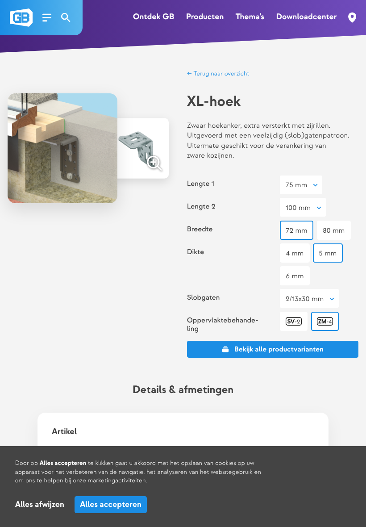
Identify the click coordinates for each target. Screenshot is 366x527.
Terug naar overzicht (221, 74)
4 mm (295, 253)
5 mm (328, 253)
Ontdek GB (153, 17)
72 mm (297, 230)
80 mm (334, 230)
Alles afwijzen (39, 505)
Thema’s (250, 17)
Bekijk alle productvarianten (279, 349)
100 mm (298, 208)
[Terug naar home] (21, 17)
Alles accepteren (111, 505)
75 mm (296, 185)
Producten (205, 17)
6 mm (295, 276)
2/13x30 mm (305, 299)
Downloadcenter (306, 17)
